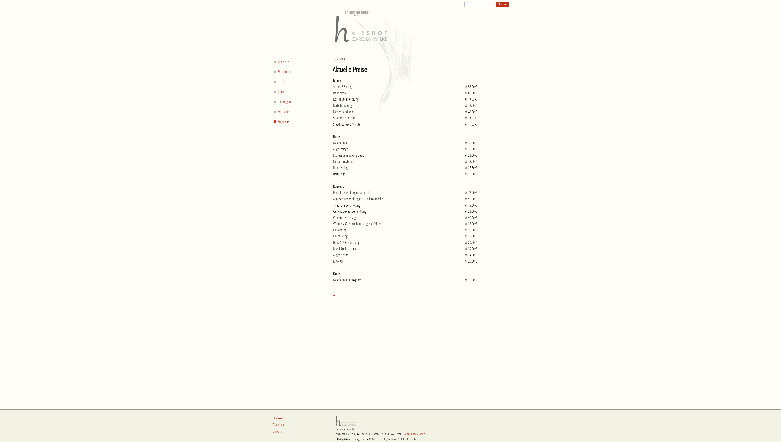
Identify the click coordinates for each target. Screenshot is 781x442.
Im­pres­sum (278, 417)
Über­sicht (277, 432)
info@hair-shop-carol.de (415, 434)
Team (280, 82)
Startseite (283, 62)
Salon (281, 92)
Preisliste (283, 122)
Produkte (283, 112)
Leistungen (284, 102)
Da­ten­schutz (279, 425)
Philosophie (284, 72)
